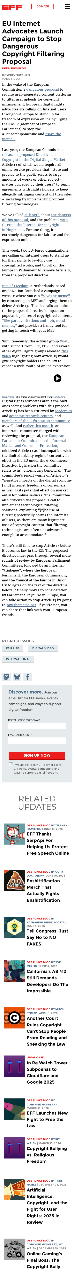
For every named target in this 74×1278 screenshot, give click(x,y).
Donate (42, 6)
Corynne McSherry (42, 1104)
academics (63, 411)
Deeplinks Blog (39, 825)
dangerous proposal (42, 89)
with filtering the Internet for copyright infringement (35, 225)
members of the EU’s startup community (36, 421)
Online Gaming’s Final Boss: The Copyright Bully (44, 1260)
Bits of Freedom (15, 286)
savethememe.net (21, 605)
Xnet (64, 341)
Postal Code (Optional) (24, 719)
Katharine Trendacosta (46, 922)
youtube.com (58, 397)
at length (32, 215)
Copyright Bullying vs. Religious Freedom (47, 1155)
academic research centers (31, 416)
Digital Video (43, 648)
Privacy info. (8, 397)
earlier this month (38, 426)
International (18, 659)
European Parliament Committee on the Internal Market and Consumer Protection (34, 441)
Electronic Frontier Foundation (13, 7)
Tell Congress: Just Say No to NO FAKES (47, 937)
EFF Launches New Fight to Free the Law (47, 1119)
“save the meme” (55, 296)
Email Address (18, 734)
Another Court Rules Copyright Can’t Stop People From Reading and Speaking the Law (47, 1031)
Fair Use (12, 648)
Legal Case (35, 1057)
